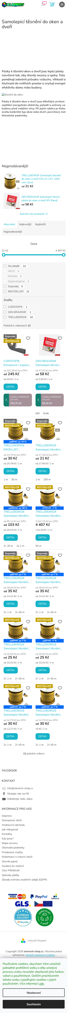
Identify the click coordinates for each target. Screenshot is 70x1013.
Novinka (15, 276)
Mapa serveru (10, 843)
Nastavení (34, 992)
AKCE (13, 271)
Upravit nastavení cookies (40, 955)
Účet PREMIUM (11, 870)
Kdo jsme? (7, 838)
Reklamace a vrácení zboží (17, 856)
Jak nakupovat (10, 829)
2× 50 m (19, 612)
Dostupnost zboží (12, 820)
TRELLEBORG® (20, 317)
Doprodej (15, 286)
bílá (37, 413)
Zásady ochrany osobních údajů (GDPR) (24, 879)
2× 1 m (7, 612)
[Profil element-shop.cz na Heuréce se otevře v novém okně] (23, 917)
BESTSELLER (18, 291)
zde (41, 983)
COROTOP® (17, 306)
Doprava (6, 815)
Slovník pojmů (10, 861)
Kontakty (7, 834)
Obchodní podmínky (13, 847)
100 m (47, 479)
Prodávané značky (12, 852)
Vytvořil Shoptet (37, 940)
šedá (46, 413)
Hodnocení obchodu (13, 825)
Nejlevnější (25, 224)
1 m (6, 479)
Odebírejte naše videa (19, 798)
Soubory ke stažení (13, 866)
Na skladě (17, 266)
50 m (14, 479)
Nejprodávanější (13, 231)
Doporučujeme (18, 281)
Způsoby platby (10, 875)
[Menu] (62, 4)
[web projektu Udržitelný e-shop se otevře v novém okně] (44, 917)
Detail (10, 386)
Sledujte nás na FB (18, 793)
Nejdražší (40, 224)
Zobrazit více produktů (32, 214)
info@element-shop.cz (20, 788)
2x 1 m (20, 545)
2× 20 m (8, 545)
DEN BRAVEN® (19, 312)
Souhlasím (34, 1004)
